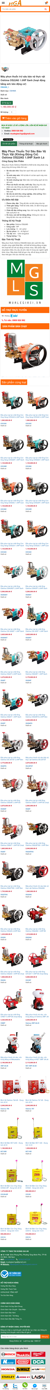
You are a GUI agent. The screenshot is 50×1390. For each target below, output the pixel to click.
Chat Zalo (15, 1389)
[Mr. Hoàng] (14, 316)
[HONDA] (8, 1369)
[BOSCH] (8, 1354)
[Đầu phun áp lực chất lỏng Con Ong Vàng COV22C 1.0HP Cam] (37, 529)
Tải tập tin (7, 103)
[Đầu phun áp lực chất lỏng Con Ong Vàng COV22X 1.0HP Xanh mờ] (12, 529)
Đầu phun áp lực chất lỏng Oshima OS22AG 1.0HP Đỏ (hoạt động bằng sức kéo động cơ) (37, 930)
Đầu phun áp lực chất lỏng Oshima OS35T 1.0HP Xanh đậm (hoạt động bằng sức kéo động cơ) (12, 716)
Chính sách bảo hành (8, 1312)
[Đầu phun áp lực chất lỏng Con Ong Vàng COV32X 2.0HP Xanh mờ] (12, 400)
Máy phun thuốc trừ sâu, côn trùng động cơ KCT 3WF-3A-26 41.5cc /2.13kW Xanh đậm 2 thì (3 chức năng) (37, 1058)
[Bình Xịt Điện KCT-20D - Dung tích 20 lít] (12, 1128)
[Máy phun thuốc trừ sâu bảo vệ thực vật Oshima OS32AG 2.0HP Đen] (37, 871)
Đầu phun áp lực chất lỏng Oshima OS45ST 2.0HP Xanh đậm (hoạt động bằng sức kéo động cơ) (37, 587)
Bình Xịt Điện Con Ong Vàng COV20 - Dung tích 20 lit (36, 1187)
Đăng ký (45, 1336)
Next (46, 39)
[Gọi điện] (25, 1384)
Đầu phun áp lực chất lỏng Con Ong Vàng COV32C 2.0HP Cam (37, 416)
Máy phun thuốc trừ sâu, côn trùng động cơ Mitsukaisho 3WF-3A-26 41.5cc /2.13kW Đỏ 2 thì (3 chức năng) (12, 1058)
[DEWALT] (23, 1369)
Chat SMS (44, 1389)
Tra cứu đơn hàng (7, 1295)
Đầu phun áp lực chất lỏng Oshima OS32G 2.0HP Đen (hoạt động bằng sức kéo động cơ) (12, 930)
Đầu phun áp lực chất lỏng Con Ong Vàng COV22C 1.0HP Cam (37, 544)
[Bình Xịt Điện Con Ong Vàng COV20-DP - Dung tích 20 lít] (12, 1171)
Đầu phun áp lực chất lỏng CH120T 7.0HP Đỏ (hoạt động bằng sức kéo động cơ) (37, 973)
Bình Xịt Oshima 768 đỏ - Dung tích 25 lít (12, 1101)
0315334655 (9, 1259)
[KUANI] (8, 1362)
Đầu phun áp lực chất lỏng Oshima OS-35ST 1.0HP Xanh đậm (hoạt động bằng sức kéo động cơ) (37, 630)
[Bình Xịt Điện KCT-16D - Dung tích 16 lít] (37, 1128)
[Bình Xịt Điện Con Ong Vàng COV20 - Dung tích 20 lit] (37, 1171)
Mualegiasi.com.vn (29, 1264)
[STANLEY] (8, 1377)
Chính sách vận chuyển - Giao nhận (13, 1309)
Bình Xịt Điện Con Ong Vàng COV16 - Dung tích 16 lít (36, 1230)
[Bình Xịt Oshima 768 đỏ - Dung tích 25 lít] (12, 1085)
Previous (4, 39)
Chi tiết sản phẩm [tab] (8, 143)
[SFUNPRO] (38, 1369)
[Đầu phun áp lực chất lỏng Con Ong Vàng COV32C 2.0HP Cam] (37, 400)
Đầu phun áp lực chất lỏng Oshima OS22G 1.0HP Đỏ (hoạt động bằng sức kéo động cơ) (12, 973)
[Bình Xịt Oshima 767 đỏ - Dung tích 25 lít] (37, 1085)
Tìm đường (5, 1389)
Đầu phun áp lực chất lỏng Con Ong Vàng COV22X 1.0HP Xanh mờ (12, 544)
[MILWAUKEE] (38, 1354)
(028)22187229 (24, 1259)
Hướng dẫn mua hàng (8, 1286)
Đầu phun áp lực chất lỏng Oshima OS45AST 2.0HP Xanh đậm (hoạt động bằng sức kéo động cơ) (12, 587)
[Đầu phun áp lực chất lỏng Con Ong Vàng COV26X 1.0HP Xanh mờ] (37, 443)
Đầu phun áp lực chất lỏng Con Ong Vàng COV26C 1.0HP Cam (12, 502)
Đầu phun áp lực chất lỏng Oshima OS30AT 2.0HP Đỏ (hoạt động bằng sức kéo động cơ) (12, 801)
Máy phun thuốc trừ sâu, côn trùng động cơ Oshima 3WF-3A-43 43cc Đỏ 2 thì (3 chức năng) (37, 1015)
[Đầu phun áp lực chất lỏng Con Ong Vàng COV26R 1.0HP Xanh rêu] (12, 443)
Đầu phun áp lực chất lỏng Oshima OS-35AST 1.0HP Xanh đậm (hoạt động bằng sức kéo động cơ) (12, 630)
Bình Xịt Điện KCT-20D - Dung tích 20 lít (12, 1144)
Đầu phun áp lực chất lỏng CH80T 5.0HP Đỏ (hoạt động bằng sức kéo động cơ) (11, 1015)
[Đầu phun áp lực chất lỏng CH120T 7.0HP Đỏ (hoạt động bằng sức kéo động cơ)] (37, 957)
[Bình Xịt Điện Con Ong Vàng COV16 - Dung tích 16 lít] (37, 1214)
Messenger (35, 1389)
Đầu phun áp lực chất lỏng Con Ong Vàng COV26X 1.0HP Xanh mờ (37, 459)
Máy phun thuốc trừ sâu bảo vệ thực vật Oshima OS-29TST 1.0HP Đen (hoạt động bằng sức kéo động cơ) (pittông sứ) (37, 758)
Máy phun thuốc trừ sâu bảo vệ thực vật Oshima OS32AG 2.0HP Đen (37, 887)
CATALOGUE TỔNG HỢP (9, 1292)
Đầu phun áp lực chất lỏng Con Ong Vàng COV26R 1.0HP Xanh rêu (12, 459)
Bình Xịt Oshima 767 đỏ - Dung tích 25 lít (37, 1101)
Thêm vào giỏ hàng (16, 118)
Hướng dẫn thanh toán (9, 1289)
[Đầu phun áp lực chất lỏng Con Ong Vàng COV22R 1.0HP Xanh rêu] (37, 486)
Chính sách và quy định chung (11, 1306)
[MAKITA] (23, 1354)
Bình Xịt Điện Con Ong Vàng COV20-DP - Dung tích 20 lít (11, 1187)
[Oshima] (23, 1362)
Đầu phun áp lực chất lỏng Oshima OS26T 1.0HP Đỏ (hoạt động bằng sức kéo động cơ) (12, 844)
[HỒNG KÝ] (23, 1377)
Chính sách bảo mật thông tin (11, 1319)
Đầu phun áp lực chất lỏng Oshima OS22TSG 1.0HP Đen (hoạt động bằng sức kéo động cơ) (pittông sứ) (12, 887)
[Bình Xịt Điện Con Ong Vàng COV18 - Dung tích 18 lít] (12, 1214)
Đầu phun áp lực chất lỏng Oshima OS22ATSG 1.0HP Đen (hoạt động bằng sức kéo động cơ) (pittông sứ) (37, 844)
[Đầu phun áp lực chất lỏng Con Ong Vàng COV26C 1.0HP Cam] (12, 486)
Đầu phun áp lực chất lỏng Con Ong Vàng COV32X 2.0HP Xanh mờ (12, 416)
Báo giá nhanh (42, 143)
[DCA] (38, 1362)
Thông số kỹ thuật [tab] (26, 143)
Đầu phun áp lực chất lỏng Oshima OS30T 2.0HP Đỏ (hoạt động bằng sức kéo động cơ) (37, 801)
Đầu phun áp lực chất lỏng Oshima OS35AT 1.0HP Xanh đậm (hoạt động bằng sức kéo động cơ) (37, 673)
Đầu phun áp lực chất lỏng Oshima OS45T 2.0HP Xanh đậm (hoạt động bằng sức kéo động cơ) (12, 673)
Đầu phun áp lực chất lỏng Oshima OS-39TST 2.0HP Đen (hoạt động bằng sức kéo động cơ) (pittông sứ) (12, 758)
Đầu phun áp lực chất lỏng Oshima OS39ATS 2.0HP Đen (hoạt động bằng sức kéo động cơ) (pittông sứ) (37, 716)
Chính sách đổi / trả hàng (10, 1316)
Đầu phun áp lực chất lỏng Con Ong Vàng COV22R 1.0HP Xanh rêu (37, 502)
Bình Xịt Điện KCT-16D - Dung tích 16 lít (37, 1144)
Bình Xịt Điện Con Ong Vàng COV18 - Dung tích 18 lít (11, 1230)
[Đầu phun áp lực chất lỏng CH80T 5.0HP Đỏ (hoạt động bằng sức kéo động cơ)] (12, 1000)
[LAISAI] (38, 1377)
